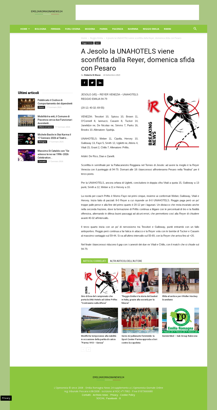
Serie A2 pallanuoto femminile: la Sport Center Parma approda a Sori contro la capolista (139, 339)
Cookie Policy (127, 394)
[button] (195, 29)
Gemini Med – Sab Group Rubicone (180, 336)
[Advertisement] (137, 12)
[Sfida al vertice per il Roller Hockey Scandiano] (180, 280)
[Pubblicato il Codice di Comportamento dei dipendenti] (26, 104)
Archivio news (100, 394)
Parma (103, 28)
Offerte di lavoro (46, 127)
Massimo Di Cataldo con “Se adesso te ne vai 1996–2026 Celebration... (53, 154)
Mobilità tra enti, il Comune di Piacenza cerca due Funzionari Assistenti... (55, 120)
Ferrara (55, 28)
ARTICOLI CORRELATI (94, 261)
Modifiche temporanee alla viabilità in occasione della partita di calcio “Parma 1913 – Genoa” (98, 339)
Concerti (42, 161)
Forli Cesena (72, 28)
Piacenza (117, 28)
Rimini (167, 28)
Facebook (111, 398)
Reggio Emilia (151, 28)
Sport (97, 43)
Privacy (114, 394)
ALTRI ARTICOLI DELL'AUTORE (126, 261)
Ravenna (133, 28)
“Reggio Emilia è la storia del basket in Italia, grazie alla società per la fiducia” (139, 299)
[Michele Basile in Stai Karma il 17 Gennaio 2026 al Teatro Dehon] (26, 139)
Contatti (86, 394)
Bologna (40, 28)
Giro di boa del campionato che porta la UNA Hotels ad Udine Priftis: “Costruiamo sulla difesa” (99, 299)
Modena (90, 28)
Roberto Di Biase (92, 75)
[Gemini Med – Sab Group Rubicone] (180, 320)
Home (23, 28)
